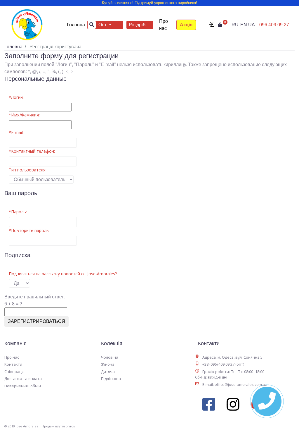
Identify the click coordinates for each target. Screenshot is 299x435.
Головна (77, 24)
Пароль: (18, 211)
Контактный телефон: (32, 151)
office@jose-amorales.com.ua (241, 384)
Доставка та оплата (23, 378)
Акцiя (186, 24)
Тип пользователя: (27, 170)
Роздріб (137, 24)
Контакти (13, 364)
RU (235, 24)
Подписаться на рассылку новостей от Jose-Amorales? (63, 273)
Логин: (16, 97)
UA (251, 24)
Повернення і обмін (22, 385)
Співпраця (14, 371)
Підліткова (111, 378)
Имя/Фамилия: (24, 115)
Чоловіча (109, 357)
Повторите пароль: (29, 230)
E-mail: (16, 132)
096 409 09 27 (274, 24)
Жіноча (107, 364)
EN (243, 24)
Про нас (163, 25)
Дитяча (108, 371)
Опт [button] (103, 24)
